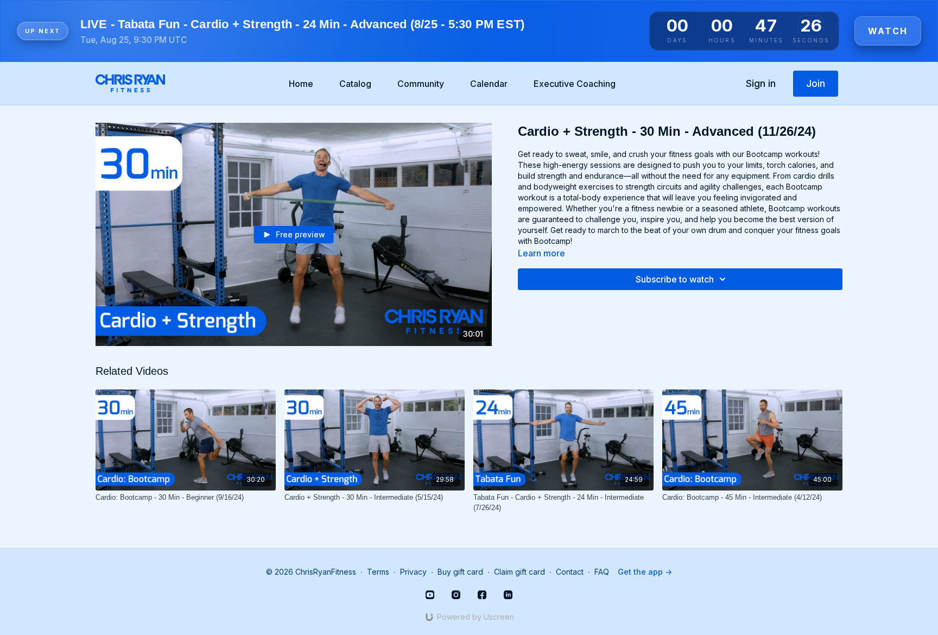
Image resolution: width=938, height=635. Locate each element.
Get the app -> (645, 571)
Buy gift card (460, 571)
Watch (888, 31)
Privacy (413, 571)
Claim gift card (519, 571)
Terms (378, 571)
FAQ (601, 571)
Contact (570, 571)
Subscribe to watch (675, 279)
